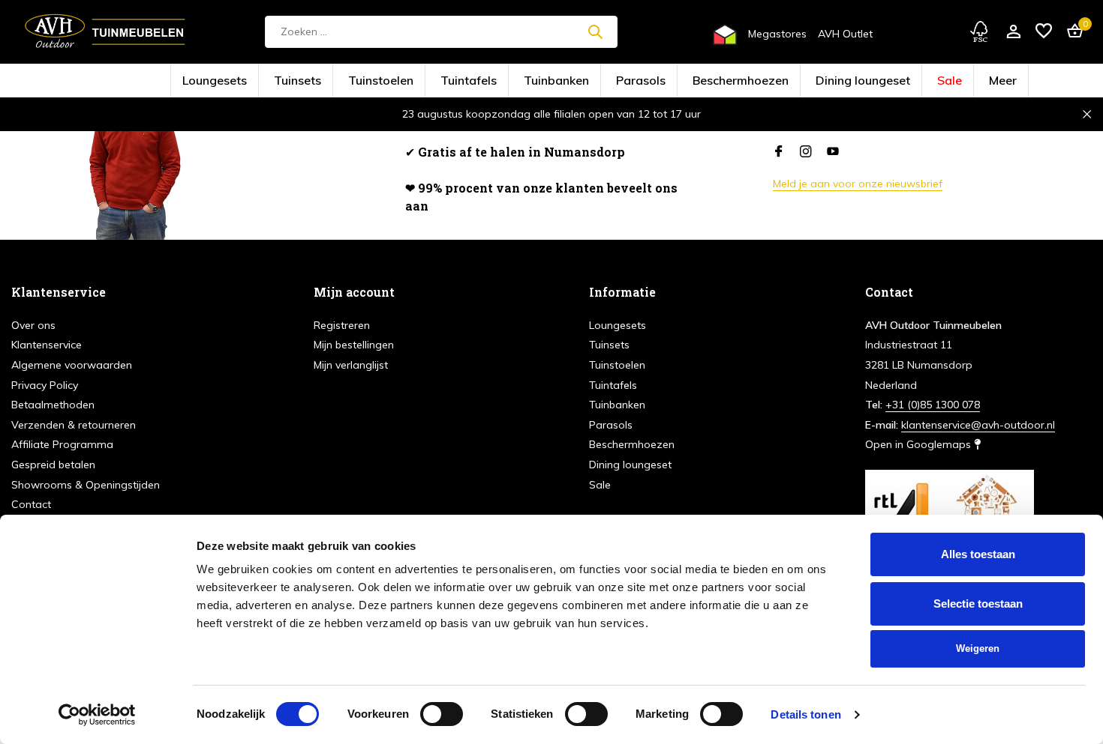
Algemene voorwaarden (71, 365)
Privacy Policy (44, 385)
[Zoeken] (595, 31)
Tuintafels (504, 81)
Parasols (629, 81)
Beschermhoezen (698, 81)
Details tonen (805, 714)
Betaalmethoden (53, 404)
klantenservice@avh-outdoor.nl (978, 425)
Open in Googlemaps (919, 444)
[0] (1071, 31)
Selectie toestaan (978, 603)
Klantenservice (46, 344)
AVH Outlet (845, 33)
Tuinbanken (567, 81)
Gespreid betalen (53, 464)
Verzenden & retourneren (73, 425)
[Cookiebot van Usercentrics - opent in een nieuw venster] (97, 715)
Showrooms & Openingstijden (85, 485)
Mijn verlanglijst (351, 365)
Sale (843, 81)
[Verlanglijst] (1043, 31)
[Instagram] (806, 152)
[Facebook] (779, 152)
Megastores (777, 33)
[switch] (441, 714)
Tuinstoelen (443, 81)
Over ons (33, 325)
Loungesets (325, 81)
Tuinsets (384, 81)
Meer (884, 81)
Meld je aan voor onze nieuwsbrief (857, 183)
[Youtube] (833, 152)
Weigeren (977, 648)
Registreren (342, 325)
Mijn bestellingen (354, 344)
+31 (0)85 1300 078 (932, 404)
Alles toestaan (978, 554)
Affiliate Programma (62, 444)
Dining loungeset (781, 81)
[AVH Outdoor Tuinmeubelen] (105, 31)
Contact (31, 504)
